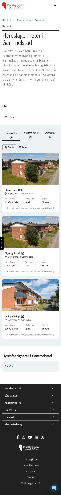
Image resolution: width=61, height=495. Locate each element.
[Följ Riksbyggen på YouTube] (30, 437)
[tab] (11, 135)
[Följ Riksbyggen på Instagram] (23, 437)
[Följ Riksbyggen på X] (42, 437)
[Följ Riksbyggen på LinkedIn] (36, 437)
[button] (54, 488)
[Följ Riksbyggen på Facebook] (18, 437)
